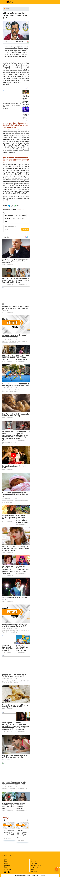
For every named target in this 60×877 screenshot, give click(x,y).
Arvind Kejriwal (21, 218)
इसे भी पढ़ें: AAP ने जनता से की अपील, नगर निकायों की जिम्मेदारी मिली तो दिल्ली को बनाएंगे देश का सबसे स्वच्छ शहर (16, 125)
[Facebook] (27, 27)
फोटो (5, 862)
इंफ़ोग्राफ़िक (7, 866)
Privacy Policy (35, 867)
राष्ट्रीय (8, 9)
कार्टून (5, 868)
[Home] (5, 8)
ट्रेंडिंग (5, 860)
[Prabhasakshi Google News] (28, 42)
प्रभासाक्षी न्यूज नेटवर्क (7, 42)
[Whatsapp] (15, 206)
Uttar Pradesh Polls (9, 218)
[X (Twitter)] (27, 30)
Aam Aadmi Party (9, 215)
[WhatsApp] (27, 34)
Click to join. (20, 209)
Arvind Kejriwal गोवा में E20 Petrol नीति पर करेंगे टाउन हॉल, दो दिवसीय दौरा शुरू (22, 834)
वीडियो (6, 864)
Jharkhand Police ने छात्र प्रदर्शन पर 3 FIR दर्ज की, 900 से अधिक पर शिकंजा (9, 833)
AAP (5, 221)
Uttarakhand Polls (20, 215)
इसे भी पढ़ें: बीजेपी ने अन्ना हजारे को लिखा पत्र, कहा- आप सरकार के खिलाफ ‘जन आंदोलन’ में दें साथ (16, 160)
